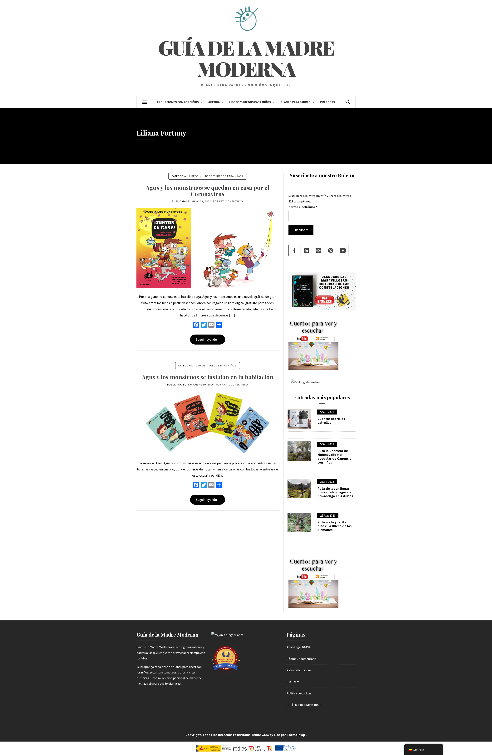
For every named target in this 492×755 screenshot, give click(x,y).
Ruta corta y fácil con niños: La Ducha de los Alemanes (334, 526)
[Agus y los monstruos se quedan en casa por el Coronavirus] (207, 247)
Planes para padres (295, 102)
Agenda (214, 102)
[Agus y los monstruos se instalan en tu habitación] (207, 422)
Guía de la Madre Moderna (246, 58)
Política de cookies (299, 693)
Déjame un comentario (301, 659)
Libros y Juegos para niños (223, 176)
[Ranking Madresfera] (304, 382)
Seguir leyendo (206, 339)
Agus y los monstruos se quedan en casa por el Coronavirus (207, 191)
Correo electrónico (302, 207)
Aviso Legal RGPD (298, 647)
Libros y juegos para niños (250, 102)
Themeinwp (296, 735)
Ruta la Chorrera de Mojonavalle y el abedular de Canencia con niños (334, 456)
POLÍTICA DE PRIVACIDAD (304, 705)
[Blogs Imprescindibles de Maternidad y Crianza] (227, 635)
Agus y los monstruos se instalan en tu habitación (207, 377)
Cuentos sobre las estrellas (331, 421)
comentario (234, 201)
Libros (194, 176)
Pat (221, 201)
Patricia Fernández (299, 670)
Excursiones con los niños (178, 102)
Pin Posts (327, 102)
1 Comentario (238, 384)
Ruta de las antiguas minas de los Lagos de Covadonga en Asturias (335, 492)
